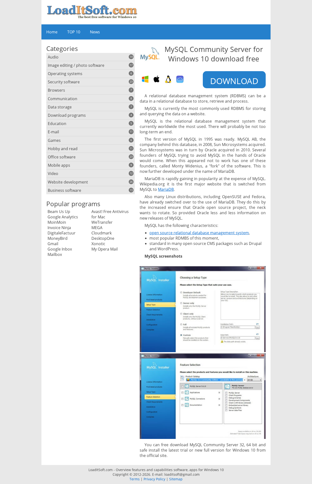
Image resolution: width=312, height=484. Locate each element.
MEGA (96, 227)
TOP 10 (73, 32)
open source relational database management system (199, 232)
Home (52, 32)
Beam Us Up (59, 211)
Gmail (53, 243)
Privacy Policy (154, 479)
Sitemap (176, 479)
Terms (134, 479)
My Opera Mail (104, 249)
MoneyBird (58, 238)
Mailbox (55, 254)
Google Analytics (63, 217)
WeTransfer (102, 222)
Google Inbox (60, 249)
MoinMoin (57, 222)
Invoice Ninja (59, 227)
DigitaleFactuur (62, 233)
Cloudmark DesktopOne (102, 235)
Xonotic (98, 243)
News (95, 32)
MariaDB (166, 189)
